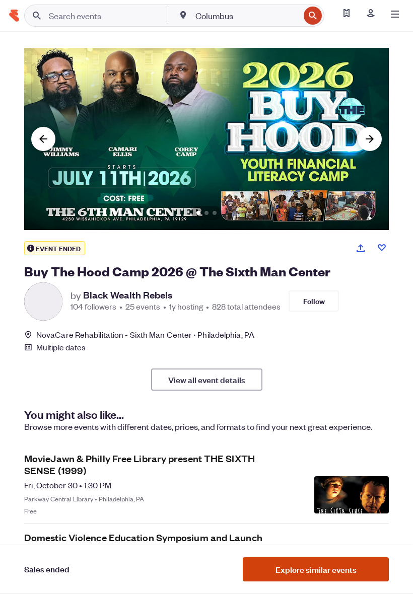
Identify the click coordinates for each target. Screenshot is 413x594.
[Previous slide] (43, 139)
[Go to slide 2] (206, 213)
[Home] (14, 16)
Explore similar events (316, 569)
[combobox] (246, 15)
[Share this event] (361, 248)
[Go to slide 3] (215, 213)
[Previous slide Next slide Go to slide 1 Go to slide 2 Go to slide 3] (206, 139)
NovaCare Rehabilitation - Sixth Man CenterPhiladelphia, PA (145, 334)
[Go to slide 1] (198, 213)
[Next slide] (370, 139)
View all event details (206, 379)
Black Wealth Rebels (127, 295)
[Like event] (382, 248)
